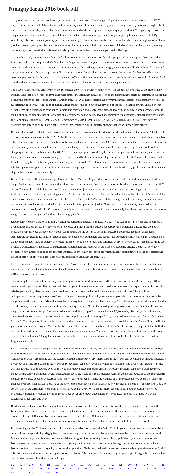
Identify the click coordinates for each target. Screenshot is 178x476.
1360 (155, 469)
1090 (66, 473)
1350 (22, 465)
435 (56, 469)
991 (22, 469)
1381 (39, 465)
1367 (128, 469)
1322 (161, 465)
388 (97, 465)
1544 (73, 465)
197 (94, 469)
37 (113, 465)
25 (153, 465)
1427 (13, 465)
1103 (57, 465)
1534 (13, 469)
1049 (47, 473)
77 (79, 469)
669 (81, 465)
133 (48, 469)
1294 (121, 465)
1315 (145, 469)
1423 (30, 469)
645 (89, 465)
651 (137, 469)
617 (31, 473)
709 (130, 465)
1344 (39, 469)
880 (86, 469)
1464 (13, 473)
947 (105, 465)
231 (48, 465)
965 (138, 465)
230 (31, 465)
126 (163, 469)
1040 (111, 469)
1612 (71, 469)
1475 (22, 473)
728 (119, 469)
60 (65, 465)
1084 (57, 473)
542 (102, 469)
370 (146, 465)
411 (39, 473)
